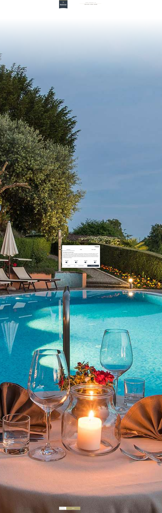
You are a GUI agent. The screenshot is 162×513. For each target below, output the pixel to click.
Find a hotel (87, 4)
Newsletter (91, 2)
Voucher (95, 4)
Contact (87, 2)
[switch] (76, 262)
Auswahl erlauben (81, 265)
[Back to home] (63, 4)
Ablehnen (68, 265)
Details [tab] (81, 249)
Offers (91, 4)
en (95, 2)
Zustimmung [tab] (68, 249)
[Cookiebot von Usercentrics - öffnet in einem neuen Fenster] (95, 246)
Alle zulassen (93, 265)
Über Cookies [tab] (94, 249)
